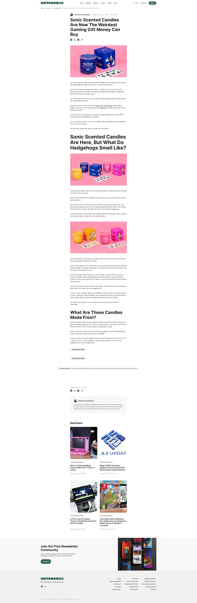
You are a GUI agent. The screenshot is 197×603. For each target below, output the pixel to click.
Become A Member (115, 581)
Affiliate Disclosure (150, 578)
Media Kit (135, 578)
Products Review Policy (131, 584)
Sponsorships (117, 589)
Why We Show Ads (132, 581)
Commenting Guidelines (149, 584)
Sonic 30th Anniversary (104, 105)
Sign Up (152, 3)
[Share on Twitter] (74, 40)
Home (42, 8)
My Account (117, 584)
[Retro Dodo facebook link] (42, 586)
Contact (153, 589)
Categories (48, 8)
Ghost (67, 599)
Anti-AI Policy (134, 589)
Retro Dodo (75, 599)
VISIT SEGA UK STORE (78, 349)
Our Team (118, 587)
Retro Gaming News (57, 8)
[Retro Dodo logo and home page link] (52, 3)
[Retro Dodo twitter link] (44, 586)
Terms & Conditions (150, 581)
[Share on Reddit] (78, 40)
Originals (88, 3)
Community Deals (150, 587)
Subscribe (46, 561)
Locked (109, 3)
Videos (103, 3)
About (119, 578)
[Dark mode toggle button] (135, 3)
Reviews (95, 3)
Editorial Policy (133, 587)
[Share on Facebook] (71, 40)
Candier (103, 108)
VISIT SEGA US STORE (78, 358)
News (81, 3)
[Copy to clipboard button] (81, 40)
